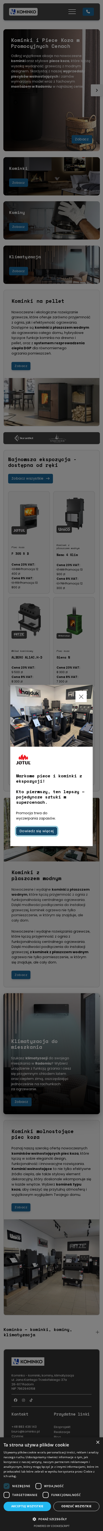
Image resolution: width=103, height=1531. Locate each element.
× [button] (97, 1442)
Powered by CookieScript (51, 1526)
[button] (51, 1519)
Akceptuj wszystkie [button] (27, 1506)
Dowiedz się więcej (37, 831)
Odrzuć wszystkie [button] (76, 1506)
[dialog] (51, 1484)
